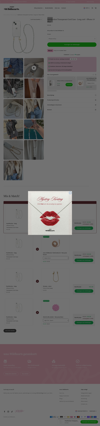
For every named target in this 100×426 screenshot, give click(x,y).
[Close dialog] (70, 193)
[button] (50, 213)
